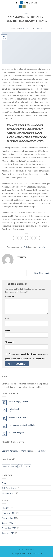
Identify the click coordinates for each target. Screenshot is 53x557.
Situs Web (9, 342)
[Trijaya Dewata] (26, 4)
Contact (30, 550)
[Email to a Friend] (29, 238)
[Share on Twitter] (24, 238)
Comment (12, 412)
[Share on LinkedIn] (38, 238)
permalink (42, 247)
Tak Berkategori (9, 488)
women (27, 466)
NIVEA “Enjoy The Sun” (19, 401)
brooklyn (6, 466)
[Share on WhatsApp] (15, 238)
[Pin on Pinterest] (33, 238)
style (21, 466)
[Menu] (3, 4)
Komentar (10, 296)
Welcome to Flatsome (18, 417)
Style (26, 13)
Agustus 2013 (8, 533)
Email (8, 330)
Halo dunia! (14, 409)
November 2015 (9, 513)
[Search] (48, 4)
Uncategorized (8, 493)
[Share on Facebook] (19, 238)
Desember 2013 (9, 528)
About (22, 550)
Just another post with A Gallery (23, 425)
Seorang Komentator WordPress (16, 450)
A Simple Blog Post (17, 432)
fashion (14, 466)
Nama (8, 318)
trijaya (39, 28)
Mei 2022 (6, 508)
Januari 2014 (7, 523)
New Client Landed (42, 273)
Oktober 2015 (8, 518)
